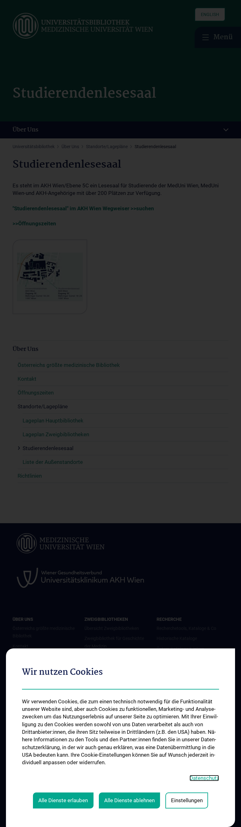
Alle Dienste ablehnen (129, 800)
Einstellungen (187, 800)
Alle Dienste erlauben (63, 800)
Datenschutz (204, 778)
